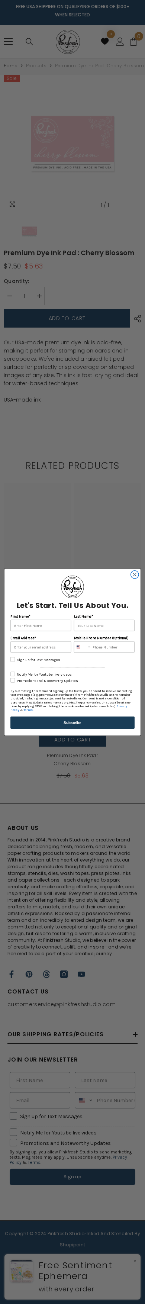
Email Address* (23, 637)
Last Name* (83, 616)
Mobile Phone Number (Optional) (101, 637)
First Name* (20, 616)
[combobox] (82, 646)
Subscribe (72, 722)
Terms (27, 710)
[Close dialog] (135, 574)
